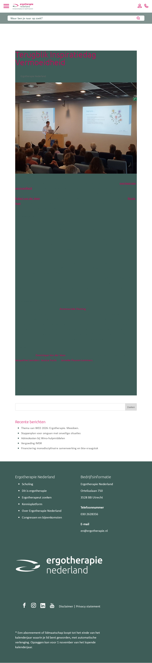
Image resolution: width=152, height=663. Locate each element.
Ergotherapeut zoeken (37, 497)
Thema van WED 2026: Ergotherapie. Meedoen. (50, 428)
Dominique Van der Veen (50, 355)
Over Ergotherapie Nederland (41, 510)
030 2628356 (89, 514)
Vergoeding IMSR (31, 443)
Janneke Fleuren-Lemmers (76, 360)
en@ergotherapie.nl (94, 530)
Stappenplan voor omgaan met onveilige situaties (51, 433)
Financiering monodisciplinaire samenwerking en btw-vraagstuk (60, 448)
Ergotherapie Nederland (33, 76)
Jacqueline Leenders (27, 360)
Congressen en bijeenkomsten (42, 517)
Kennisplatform (32, 504)
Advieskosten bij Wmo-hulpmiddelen (43, 438)
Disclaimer (66, 606)
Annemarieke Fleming (73, 309)
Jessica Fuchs (49, 360)
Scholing (27, 484)
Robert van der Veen (27, 198)
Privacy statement (88, 606)
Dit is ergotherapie (34, 490)
